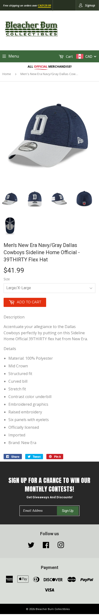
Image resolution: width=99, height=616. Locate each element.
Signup (90, 5)
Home (6, 74)
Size (7, 279)
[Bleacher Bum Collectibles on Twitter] (31, 546)
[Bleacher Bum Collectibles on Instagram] (60, 546)
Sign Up (68, 511)
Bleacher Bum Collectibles (53, 609)
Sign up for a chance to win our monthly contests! (49, 484)
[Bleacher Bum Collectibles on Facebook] (46, 546)
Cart (69, 56)
